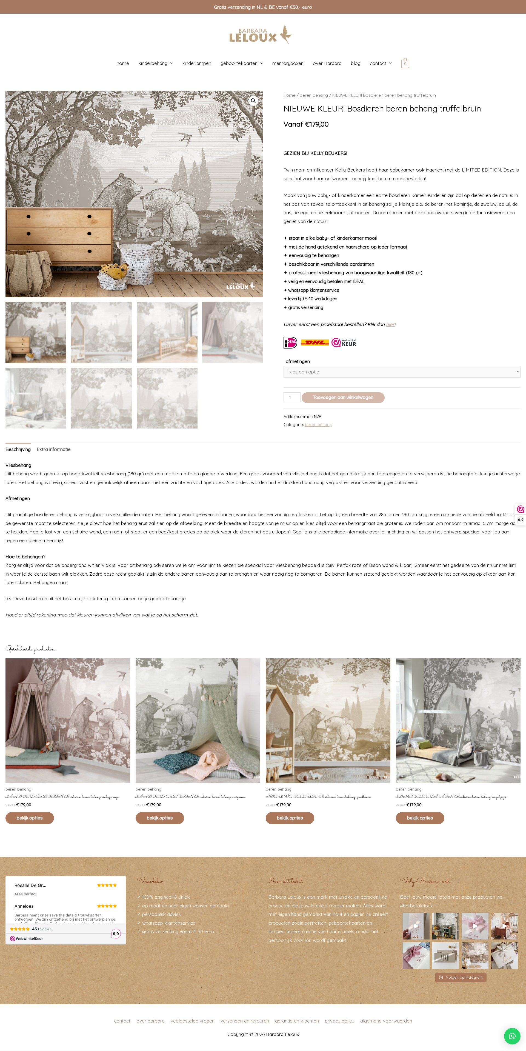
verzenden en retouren (245, 1021)
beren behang (314, 95)
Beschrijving (18, 449)
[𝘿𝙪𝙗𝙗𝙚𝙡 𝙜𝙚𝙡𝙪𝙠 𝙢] (475, 926)
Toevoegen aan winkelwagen (343, 397)
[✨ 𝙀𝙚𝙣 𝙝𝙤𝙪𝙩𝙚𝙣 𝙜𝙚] (445, 955)
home (123, 63)
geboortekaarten (239, 63)
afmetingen (298, 361)
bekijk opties (30, 818)
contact (378, 63)
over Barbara (327, 63)
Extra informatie (54, 449)
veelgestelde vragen (193, 1021)
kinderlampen (196, 63)
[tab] (18, 449)
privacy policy (339, 1021)
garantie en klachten (297, 1021)
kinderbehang (152, 63)
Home (289, 95)
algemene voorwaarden (386, 1021)
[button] (512, 1036)
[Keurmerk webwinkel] (343, 342)
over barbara (150, 1021)
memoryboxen (288, 63)
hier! (390, 324)
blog (356, 63)
